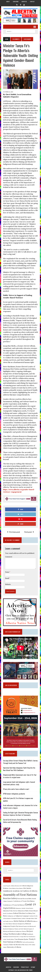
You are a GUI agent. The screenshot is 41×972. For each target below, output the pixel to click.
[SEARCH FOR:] (20, 31)
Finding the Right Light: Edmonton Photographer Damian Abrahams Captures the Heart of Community (20, 813)
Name (7, 572)
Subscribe (16, 1)
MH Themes (30, 970)
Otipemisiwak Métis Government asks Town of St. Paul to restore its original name (19, 776)
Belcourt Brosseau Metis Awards (26, 898)
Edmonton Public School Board (28, 911)
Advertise (24, 1)
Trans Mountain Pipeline (21, 939)
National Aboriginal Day (19, 923)
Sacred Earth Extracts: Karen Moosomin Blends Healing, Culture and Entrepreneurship (20, 820)
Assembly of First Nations (20, 894)
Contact (32, 1)
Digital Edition (9, 908)
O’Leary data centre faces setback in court (16, 789)
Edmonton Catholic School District (24, 908)
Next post (28, 532)
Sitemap (33, 967)
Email (7, 578)
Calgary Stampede (8, 901)
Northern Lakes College (18, 934)
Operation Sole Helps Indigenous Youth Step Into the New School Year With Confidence (19, 769)
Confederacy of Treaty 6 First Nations (24, 901)
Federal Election (19, 913)
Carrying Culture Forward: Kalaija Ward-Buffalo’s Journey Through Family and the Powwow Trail (20, 761)
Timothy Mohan (10, 939)
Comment (8, 557)
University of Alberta (14, 947)
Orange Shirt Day (24, 936)
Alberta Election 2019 (16, 886)
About (8, 1)
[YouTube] (24, 4)
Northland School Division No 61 (11, 936)
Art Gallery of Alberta (28, 891)
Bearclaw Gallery (10, 898)
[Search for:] (20, 870)
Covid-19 (30, 904)
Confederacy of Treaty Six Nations (14, 905)
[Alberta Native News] (20, 13)
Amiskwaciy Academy (11, 891)
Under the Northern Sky (16, 944)
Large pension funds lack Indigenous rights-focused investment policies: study (19, 783)
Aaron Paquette (7, 886)
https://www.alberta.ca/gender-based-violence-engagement (19, 490)
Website (8, 584)
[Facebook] (20, 4)
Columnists (15, 39)
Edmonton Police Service (10, 911)
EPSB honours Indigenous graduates (14, 794)
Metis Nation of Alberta (23, 921)
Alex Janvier (27, 888)
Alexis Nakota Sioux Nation (16, 888)
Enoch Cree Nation (8, 913)
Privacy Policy (25, 967)
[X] (17, 4)
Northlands (30, 934)
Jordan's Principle (26, 918)
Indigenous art (11, 916)
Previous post (14, 532)
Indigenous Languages (22, 916)
